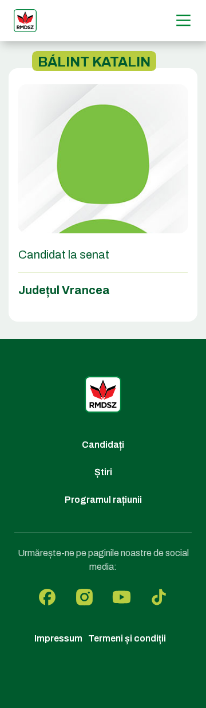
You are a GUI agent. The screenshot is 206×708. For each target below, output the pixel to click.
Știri (103, 472)
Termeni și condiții (127, 638)
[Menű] (183, 20)
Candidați (103, 444)
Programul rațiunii (103, 499)
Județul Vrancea (64, 290)
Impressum (58, 638)
